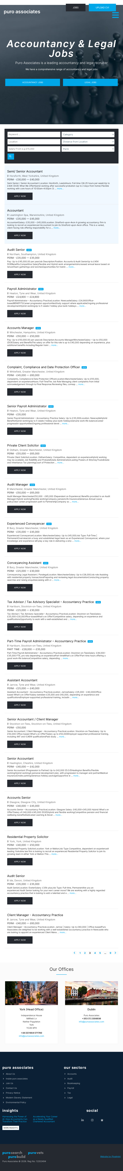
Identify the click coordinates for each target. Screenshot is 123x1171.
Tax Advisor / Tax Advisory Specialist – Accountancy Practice (50, 601)
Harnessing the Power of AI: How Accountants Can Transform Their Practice (14, 1119)
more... (60, 188)
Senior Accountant (20, 758)
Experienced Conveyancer (26, 523)
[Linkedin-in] (82, 1120)
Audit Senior (16, 249)
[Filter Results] (11, 156)
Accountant (15, 210)
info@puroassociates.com (31, 1036)
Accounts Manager (20, 327)
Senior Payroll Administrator (27, 406)
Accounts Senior (19, 797)
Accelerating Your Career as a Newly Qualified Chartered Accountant (45, 1119)
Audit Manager (17, 484)
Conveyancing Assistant (24, 562)
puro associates (22, 11)
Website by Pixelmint (110, 1156)
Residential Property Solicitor (27, 836)
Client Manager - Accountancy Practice (35, 915)
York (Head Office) (32, 1009)
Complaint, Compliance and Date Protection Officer (43, 367)
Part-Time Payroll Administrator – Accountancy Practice (46, 641)
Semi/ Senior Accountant (25, 171)
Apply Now (20, 196)
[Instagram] (92, 1120)
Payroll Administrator (22, 288)
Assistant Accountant (22, 680)
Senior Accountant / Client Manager (32, 719)
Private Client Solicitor (23, 445)
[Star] (102, 1120)
